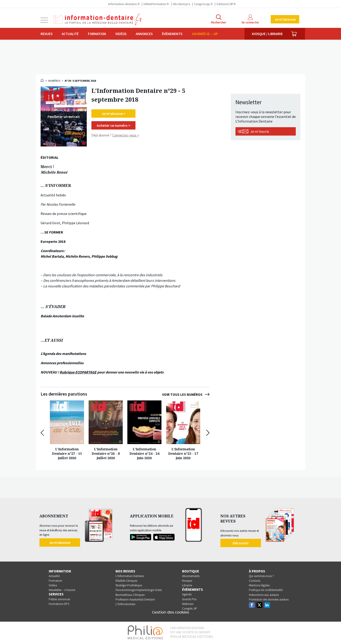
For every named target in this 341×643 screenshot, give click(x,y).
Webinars (187, 604)
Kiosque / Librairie (267, 34)
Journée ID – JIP (205, 34)
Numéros (54, 80)
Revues (46, 34)
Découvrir (241, 543)
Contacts (254, 581)
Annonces (144, 34)
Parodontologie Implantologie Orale (139, 590)
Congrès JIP (189, 609)
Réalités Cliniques (126, 581)
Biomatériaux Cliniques (130, 595)
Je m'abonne (285, 19)
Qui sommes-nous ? (261, 576)
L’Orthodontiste (125, 604)
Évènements (172, 34)
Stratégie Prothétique (129, 585)
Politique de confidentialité (266, 590)
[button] (43, 433)
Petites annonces (59, 599)
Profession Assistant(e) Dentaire (135, 599)
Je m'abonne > (113, 113)
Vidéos (120, 34)
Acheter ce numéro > (113, 125)
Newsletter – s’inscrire (62, 590)
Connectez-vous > (125, 135)
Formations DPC (59, 604)
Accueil (42, 80)
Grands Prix (189, 599)
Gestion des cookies (170, 612)
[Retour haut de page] (332, 631)
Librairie (187, 585)
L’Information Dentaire (130, 576)
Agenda (187, 594)
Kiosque (187, 581)
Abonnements (190, 576)
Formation (97, 34)
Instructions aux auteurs (264, 595)
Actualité (70, 34)
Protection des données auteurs (269, 599)
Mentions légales (259, 585)
